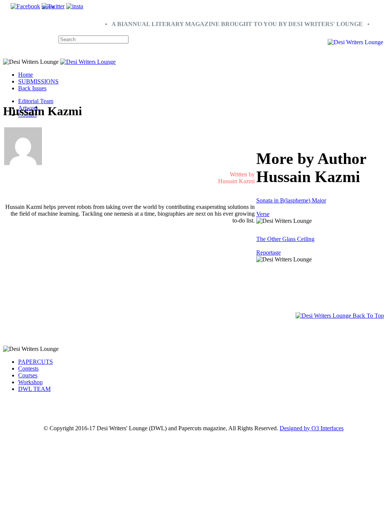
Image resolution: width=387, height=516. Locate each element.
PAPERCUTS (35, 361)
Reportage (268, 252)
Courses (27, 375)
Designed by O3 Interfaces (312, 428)
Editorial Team (35, 101)
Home (25, 74)
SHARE (48, 7)
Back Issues (32, 88)
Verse (262, 214)
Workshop (30, 382)
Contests (28, 368)
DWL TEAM (34, 389)
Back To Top (367, 315)
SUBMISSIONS (38, 81)
